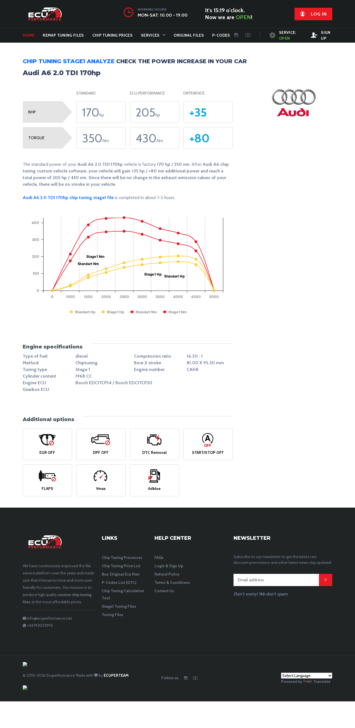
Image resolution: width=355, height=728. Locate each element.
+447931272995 (40, 625)
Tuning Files (112, 614)
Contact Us (164, 590)
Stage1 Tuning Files (119, 606)
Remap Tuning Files (63, 35)
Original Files (189, 35)
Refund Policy (167, 574)
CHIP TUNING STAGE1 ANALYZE (69, 61)
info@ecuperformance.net (49, 618)
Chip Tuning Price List (121, 565)
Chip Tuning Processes (122, 557)
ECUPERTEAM (116, 675)
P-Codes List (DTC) (119, 582)
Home (28, 35)
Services (150, 35)
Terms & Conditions (172, 582)
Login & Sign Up (168, 565)
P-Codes (221, 35)
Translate (321, 681)
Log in (318, 14)
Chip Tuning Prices (112, 35)
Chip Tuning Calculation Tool (123, 594)
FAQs (159, 557)
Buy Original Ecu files (121, 574)
